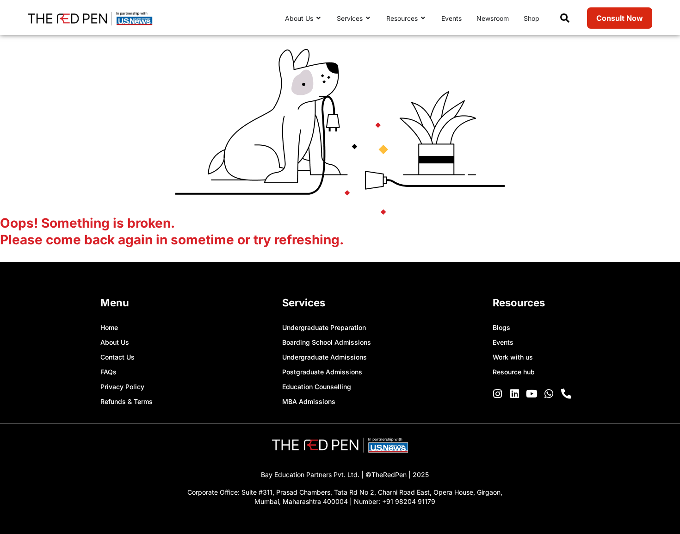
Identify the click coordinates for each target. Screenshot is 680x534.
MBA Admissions (308, 401)
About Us (114, 342)
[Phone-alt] (566, 394)
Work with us (513, 357)
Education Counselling (316, 387)
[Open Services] (368, 18)
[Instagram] (498, 394)
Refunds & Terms (126, 401)
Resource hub (514, 372)
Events (503, 342)
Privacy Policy (122, 387)
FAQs (108, 372)
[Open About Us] (318, 18)
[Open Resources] (423, 18)
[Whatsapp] (549, 394)
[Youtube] (532, 394)
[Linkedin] (515, 394)
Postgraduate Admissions (322, 372)
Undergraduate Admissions (324, 357)
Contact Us (117, 357)
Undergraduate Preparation (324, 327)
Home (109, 327)
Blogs (501, 327)
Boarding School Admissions (326, 342)
